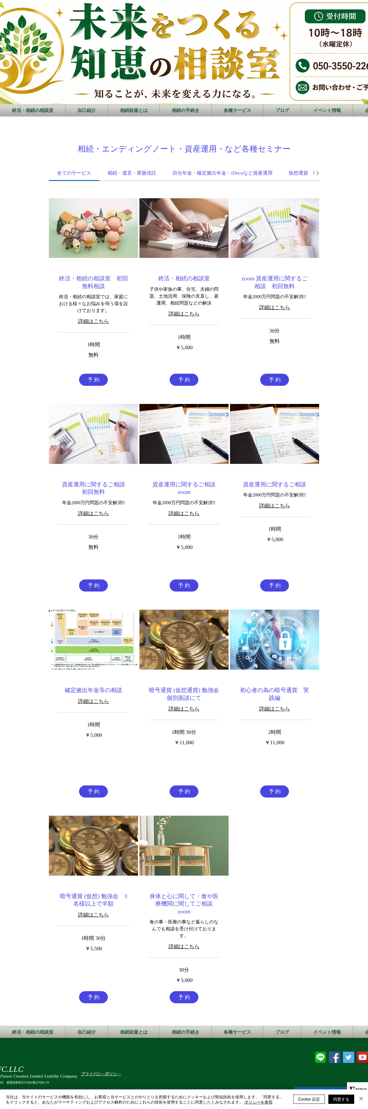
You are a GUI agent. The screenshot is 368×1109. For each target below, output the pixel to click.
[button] (93, 380)
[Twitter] (348, 1057)
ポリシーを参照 (258, 1102)
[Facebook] (334, 1057)
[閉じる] (361, 1099)
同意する (341, 1099)
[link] (74, 173)
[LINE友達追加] (320, 1057)
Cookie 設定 (309, 1099)
